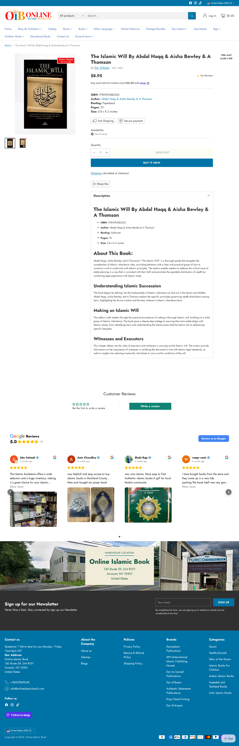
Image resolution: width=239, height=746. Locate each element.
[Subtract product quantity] (94, 152)
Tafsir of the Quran (220, 659)
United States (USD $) (221, 3)
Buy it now (151, 163)
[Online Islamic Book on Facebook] (190, 3)
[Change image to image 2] (22, 143)
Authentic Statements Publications (178, 691)
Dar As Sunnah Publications (175, 674)
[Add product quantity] (107, 152)
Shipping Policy (133, 663)
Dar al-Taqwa (101, 68)
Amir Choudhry (86, 457)
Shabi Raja (141, 457)
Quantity (96, 145)
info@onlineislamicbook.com (27, 689)
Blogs (84, 663)
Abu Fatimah (27, 457)
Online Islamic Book (36, 737)
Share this (102, 184)
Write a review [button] (150, 406)
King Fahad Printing (177, 699)
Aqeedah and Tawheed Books (218, 684)
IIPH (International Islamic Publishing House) (176, 661)
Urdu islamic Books (220, 693)
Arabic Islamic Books (221, 676)
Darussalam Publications (173, 649)
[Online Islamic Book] (28, 15)
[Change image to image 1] (10, 143)
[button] (213, 438)
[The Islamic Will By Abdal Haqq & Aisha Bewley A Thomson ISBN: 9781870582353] (45, 94)
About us (86, 651)
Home (8, 45)
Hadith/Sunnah (218, 653)
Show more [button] (16, 487)
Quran (212, 647)
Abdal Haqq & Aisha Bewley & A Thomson (126, 99)
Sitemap (85, 657)
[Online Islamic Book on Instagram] (195, 3)
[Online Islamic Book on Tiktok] (200, 3)
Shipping (96, 173)
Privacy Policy (132, 647)
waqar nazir (199, 457)
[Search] (192, 15)
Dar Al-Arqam (174, 705)
